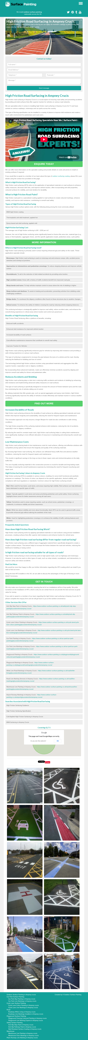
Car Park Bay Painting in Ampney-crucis (21, 999)
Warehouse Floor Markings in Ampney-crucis (23, 1035)
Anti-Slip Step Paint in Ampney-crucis (20, 1025)
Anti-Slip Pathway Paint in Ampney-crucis (22, 1027)
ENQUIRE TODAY (44, 164)
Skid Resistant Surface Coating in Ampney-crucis (24, 1029)
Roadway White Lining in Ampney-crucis (21, 1012)
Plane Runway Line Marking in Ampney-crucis (22, 1037)
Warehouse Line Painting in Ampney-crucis (22, 1033)
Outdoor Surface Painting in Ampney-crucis (21, 994)
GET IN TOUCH (44, 581)
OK (58, 741)
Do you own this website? (38, 741)
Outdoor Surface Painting (72, 994)
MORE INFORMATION (44, 242)
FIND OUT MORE (44, 403)
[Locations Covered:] (6, 3)
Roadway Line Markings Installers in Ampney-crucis (25, 1014)
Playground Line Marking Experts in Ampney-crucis (25, 1020)
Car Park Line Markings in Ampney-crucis (22, 1001)
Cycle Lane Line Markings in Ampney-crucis (23, 1007)
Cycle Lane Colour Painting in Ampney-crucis (23, 1005)
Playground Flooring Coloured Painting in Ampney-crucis (27, 1018)
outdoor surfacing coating (61, 176)
